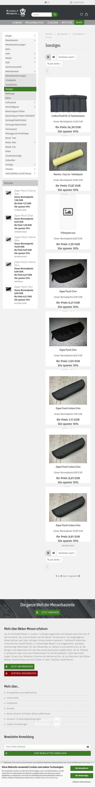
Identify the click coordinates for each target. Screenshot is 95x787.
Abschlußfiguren (12, 107)
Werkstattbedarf (12, 71)
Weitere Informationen (82, 782)
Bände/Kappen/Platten (15, 111)
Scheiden (52, 22)
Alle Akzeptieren (81, 768)
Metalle (8, 58)
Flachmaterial (11, 129)
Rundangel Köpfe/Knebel (15, 120)
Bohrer (8, 98)
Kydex (7, 49)
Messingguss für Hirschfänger (17, 133)
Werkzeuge (9, 93)
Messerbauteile (34, 22)
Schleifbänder (11, 84)
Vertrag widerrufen (23, 673)
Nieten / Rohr (10, 142)
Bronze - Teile (10, 138)
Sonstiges (9, 89)
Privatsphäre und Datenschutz (22, 692)
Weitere (67, 22)
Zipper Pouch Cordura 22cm (68, 466)
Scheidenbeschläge (13, 155)
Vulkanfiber (10, 160)
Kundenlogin (78, 2)
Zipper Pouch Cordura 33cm (68, 525)
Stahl (7, 62)
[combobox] (67, 57)
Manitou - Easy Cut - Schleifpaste (68, 174)
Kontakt (10, 708)
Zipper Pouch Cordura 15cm (68, 408)
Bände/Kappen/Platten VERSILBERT (20, 115)
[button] (86, 14)
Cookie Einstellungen (17, 724)
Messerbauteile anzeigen (15, 44)
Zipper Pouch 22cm (68, 349)
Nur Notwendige (81, 776)
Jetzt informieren (22, 666)
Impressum (12, 703)
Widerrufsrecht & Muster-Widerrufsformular (28, 713)
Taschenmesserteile (13, 67)
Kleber (8, 151)
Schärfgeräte (10, 80)
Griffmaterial (10, 102)
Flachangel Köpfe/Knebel (15, 124)
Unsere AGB (12, 698)
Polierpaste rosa (68, 232)
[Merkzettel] (81, 14)
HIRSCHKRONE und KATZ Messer (18, 173)
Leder (7, 53)
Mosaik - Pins (10, 147)
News (79, 22)
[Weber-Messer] (16, 12)
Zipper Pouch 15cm (68, 291)
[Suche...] (55, 14)
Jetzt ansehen (50, 612)
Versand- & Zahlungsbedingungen (24, 719)
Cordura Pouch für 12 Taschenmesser (68, 115)
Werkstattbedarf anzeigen (15, 75)
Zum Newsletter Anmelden (50, 753)
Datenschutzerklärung (49, 778)
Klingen (17, 22)
